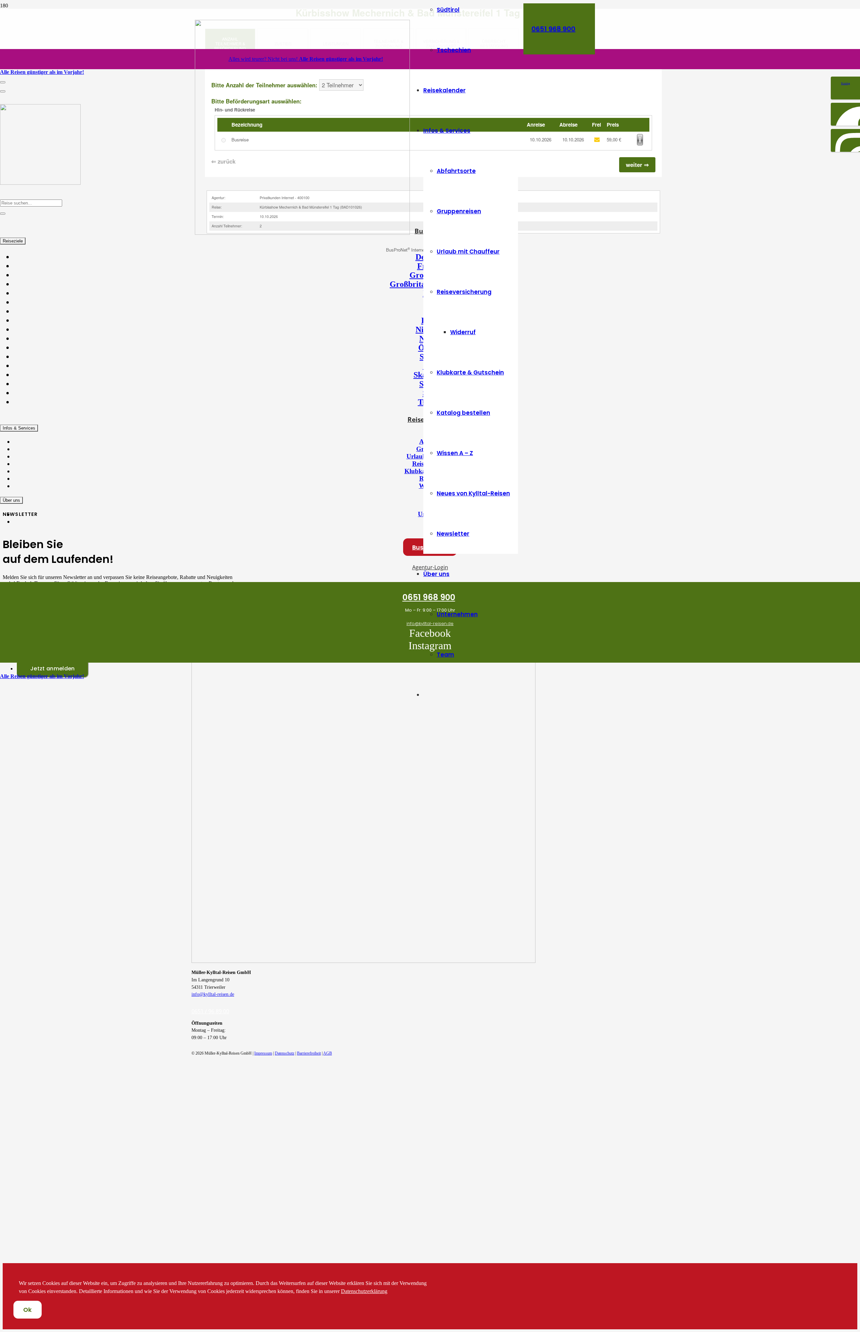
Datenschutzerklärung (364, 1291)
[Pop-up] (2, 82)
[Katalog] (845, 78)
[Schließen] (2, 91)
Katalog (845, 83)
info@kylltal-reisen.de (212, 994)
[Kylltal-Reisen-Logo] (302, 233)
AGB (327, 1053)
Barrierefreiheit (309, 1053)
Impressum (263, 1053)
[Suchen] (2, 214)
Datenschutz (284, 1053)
